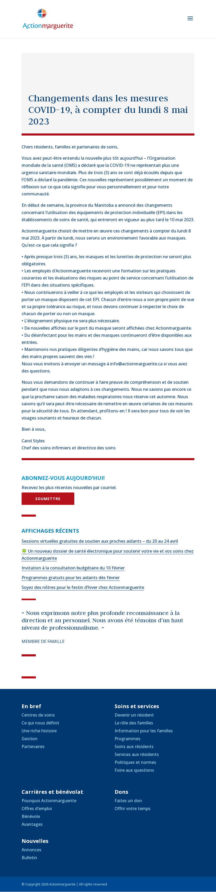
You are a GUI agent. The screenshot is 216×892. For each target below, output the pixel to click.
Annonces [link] (31, 850)
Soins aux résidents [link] (134, 746)
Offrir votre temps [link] (132, 808)
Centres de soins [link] (38, 715)
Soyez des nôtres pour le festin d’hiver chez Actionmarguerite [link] (83, 587)
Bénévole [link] (31, 816)
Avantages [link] (32, 824)
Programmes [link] (127, 738)
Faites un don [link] (128, 800)
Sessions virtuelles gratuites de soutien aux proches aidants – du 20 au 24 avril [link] (100, 541)
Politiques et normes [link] (135, 762)
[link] (48, 19)
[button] (190, 21)
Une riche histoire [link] (39, 731)
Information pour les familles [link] (144, 731)
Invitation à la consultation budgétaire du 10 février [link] (73, 568)
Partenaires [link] (33, 746)
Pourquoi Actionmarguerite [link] (49, 800)
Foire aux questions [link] (134, 770)
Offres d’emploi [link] (37, 808)
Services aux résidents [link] (137, 754)
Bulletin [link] (29, 857)
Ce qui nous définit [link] (40, 723)
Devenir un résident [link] (134, 715)
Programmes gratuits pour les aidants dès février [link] (71, 577)
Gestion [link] (29, 738)
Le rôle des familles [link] (134, 723)
